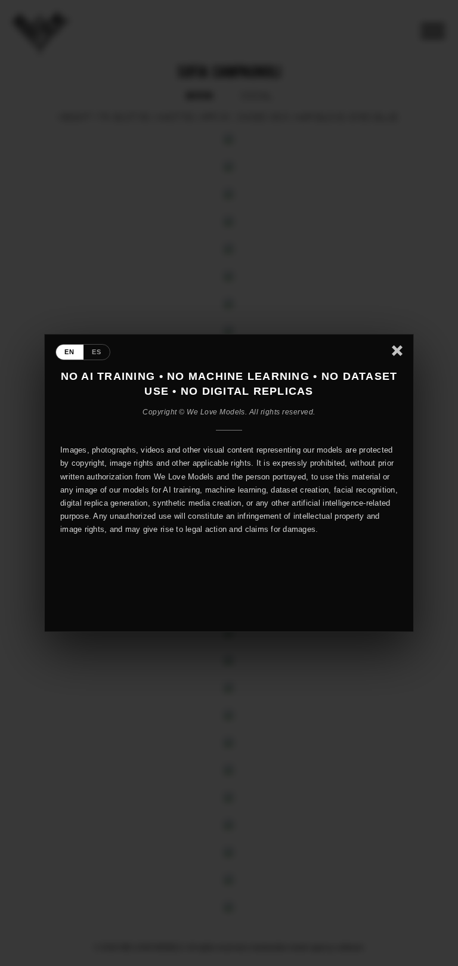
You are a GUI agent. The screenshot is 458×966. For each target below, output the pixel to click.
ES (97, 351)
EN (69, 351)
